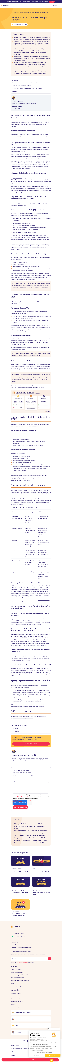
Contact (13, 1004)
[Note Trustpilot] (18, 936)
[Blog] (31, 1025)
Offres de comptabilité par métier (20, 975)
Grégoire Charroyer (26, 755)
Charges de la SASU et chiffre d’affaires (21, 85)
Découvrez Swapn (15, 993)
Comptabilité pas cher (17, 972)
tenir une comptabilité (28, 475)
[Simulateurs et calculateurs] (31, 1012)
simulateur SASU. (15, 249)
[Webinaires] (31, 1019)
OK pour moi (52, 1055)
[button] (51, 1061)
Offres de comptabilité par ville (19, 977)
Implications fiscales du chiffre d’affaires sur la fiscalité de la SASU (28, 88)
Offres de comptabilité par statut (20, 980)
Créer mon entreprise (31, 743)
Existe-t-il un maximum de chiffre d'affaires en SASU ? (25, 83)
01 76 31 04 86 (15, 942)
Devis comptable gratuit (17, 986)
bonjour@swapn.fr (16, 945)
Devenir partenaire (16, 999)
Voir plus (14, 91)
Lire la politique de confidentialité (36, 1050)
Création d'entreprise (16, 969)
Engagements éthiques (17, 1001)
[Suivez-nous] (23, 1040)
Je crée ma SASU (30, 1060)
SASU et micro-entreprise (30, 490)
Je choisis (36, 1055)
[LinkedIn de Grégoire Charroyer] (35, 755)
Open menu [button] (60, 5)
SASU (18, 136)
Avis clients (14, 996)
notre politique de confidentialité (21, 797)
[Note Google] (18, 933)
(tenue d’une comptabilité (36, 156)
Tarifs (12, 983)
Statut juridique (18, 12)
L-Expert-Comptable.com (18, 1007)
